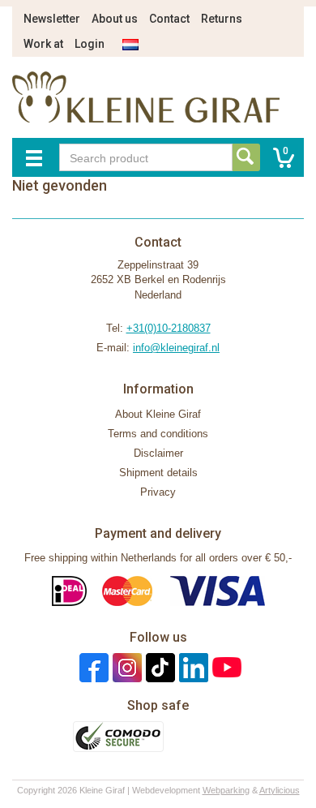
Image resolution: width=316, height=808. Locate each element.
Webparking (226, 790)
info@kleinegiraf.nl (176, 348)
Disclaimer (158, 453)
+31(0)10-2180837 (168, 328)
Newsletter (51, 18)
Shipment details (158, 472)
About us (115, 18)
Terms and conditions (158, 434)
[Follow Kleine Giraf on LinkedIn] (191, 667)
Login (90, 43)
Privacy (158, 492)
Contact (169, 18)
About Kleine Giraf (158, 414)
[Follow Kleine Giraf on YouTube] (224, 667)
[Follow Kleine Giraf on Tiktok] (158, 667)
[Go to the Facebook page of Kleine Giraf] (92, 667)
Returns (221, 18)
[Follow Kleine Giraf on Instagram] (125, 667)
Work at (43, 43)
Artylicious (279, 790)
